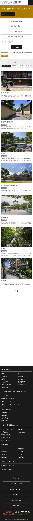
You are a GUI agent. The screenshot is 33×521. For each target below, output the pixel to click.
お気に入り (4, 387)
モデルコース (5, 376)
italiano (4, 457)
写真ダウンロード (16, 484)
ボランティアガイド (16, 489)
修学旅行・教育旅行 (7, 398)
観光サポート (22, 384)
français (4, 451)
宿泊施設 (4, 415)
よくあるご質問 (16, 500)
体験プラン (4, 382)
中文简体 (21, 451)
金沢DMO (4, 432)
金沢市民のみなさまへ (7, 466)
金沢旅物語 (11, 2)
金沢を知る (21, 382)
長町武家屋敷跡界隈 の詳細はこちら (16, 114)
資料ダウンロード (6, 14)
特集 (2, 373)
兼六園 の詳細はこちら (16, 146)
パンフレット (16, 478)
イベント (21, 373)
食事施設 (4, 412)
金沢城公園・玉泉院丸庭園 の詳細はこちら (16, 178)
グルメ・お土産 (6, 384)
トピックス (4, 396)
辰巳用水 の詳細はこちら (16, 241)
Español (4, 454)
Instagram (21, 432)
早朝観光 (4, 55)
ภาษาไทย (21, 457)
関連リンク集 (5, 440)
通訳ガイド (16, 495)
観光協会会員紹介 (7, 435)
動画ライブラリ (6, 421)
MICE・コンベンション (9, 401)
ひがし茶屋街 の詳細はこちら (16, 84)
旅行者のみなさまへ (7, 469)
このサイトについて (7, 429)
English (4, 448)
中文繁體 (21, 448)
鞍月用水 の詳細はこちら (16, 271)
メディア (4, 407)
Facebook (21, 435)
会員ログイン (5, 437)
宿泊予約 (21, 376)
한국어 (20, 454)
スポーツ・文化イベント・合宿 (11, 404)
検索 (17, 47)
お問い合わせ (16, 506)
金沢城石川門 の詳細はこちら (16, 209)
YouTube (21, 429)
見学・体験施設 (6, 409)
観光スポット (5, 379)
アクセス (21, 379)
